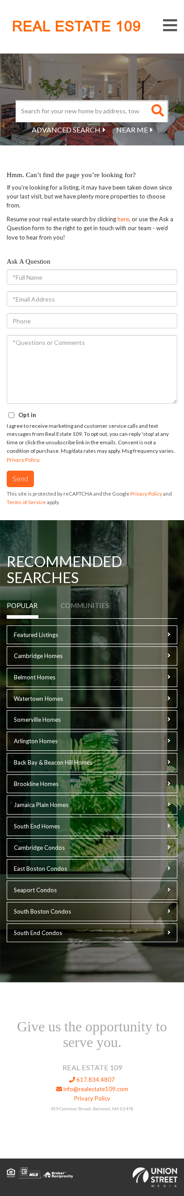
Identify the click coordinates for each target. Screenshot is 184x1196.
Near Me (132, 129)
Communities (85, 605)
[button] (157, 111)
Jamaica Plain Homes (41, 804)
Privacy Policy (23, 459)
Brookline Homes (36, 783)
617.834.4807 (95, 1079)
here (123, 219)
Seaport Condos (35, 890)
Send (20, 478)
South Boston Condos (42, 911)
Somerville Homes (37, 719)
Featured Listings (36, 634)
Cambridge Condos (39, 847)
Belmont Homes (34, 677)
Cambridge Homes (38, 655)
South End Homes (37, 826)
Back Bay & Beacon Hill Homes (53, 762)
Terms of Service (26, 502)
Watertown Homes (38, 698)
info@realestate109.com (95, 1089)
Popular (22, 605)
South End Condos (38, 932)
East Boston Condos (40, 868)
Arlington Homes (36, 741)
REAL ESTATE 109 (76, 26)
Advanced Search (66, 129)
